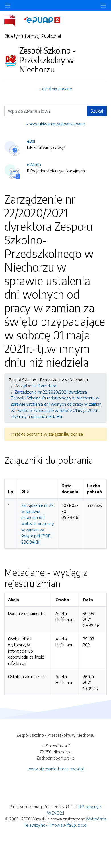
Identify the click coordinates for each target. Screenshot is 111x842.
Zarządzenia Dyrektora (35, 385)
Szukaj (97, 111)
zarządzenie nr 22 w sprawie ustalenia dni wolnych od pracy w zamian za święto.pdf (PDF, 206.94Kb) (37, 523)
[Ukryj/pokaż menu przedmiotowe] (8, 5)
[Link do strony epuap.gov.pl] (41, 19)
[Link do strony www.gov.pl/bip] (13, 19)
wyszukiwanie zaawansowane (57, 123)
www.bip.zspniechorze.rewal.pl (56, 768)
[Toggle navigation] (103, 5)
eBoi (31, 141)
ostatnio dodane (57, 88)
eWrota (34, 164)
